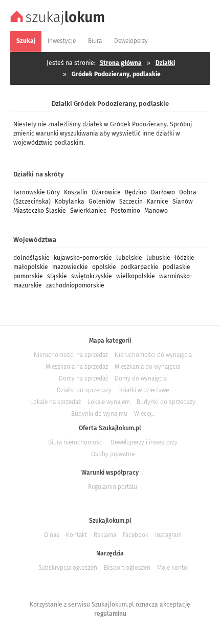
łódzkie (184, 257)
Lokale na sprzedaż (55, 402)
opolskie (104, 267)
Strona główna (121, 62)
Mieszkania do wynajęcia (147, 366)
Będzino (136, 192)
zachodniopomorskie (75, 285)
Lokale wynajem (108, 402)
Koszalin (75, 192)
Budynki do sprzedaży (166, 402)
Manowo (156, 210)
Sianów (182, 201)
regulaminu (110, 613)
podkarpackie (139, 267)
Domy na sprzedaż (83, 378)
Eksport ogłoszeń (127, 567)
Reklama (105, 535)
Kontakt (76, 535)
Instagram (168, 535)
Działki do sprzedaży (84, 390)
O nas (51, 535)
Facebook (135, 535)
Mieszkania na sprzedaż (77, 366)
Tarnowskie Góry (36, 192)
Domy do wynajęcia (141, 378)
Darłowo (163, 192)
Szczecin (131, 201)
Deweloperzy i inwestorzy (144, 442)
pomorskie (28, 276)
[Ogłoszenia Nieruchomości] (58, 23)
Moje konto (172, 567)
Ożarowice (106, 192)
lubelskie (129, 257)
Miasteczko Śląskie (39, 210)
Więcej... (144, 413)
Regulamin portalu (112, 486)
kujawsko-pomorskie (83, 257)
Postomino (125, 210)
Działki (165, 62)
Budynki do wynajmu (99, 413)
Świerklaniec (88, 210)
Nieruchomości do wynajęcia (153, 355)
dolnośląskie (31, 257)
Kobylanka (69, 201)
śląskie (57, 276)
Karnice (157, 201)
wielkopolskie (135, 276)
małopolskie (30, 267)
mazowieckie (70, 267)
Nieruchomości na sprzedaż (71, 355)
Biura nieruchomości (76, 442)
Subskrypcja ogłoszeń (67, 567)
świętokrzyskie (91, 276)
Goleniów (102, 201)
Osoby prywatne (113, 454)
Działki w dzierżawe (143, 390)
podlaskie (176, 267)
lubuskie (158, 257)
